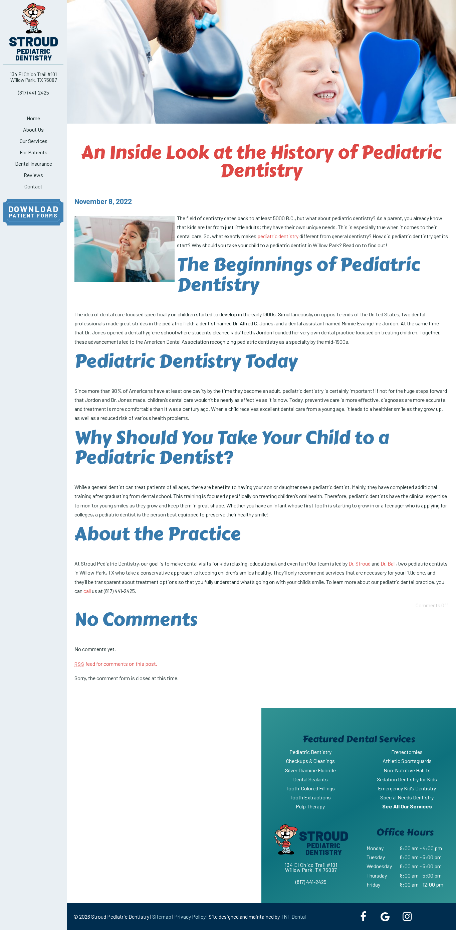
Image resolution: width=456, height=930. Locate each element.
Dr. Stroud (360, 563)
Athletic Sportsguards (407, 761)
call (87, 591)
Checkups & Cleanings (310, 761)
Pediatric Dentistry (310, 752)
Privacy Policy (190, 916)
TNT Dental (293, 916)
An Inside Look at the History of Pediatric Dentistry (261, 161)
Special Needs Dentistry (407, 797)
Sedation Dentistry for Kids (407, 779)
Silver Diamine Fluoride (310, 770)
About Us (33, 129)
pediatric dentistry (277, 236)
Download (33, 211)
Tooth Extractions (310, 797)
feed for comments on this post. (115, 663)
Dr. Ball (388, 563)
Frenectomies (407, 752)
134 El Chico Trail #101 (33, 77)
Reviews (33, 175)
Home (33, 118)
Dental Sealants (310, 779)
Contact (33, 186)
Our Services (33, 141)
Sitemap (161, 916)
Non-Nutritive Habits (407, 770)
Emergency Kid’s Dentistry (407, 788)
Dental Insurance (33, 163)
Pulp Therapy (310, 806)
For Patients (33, 152)
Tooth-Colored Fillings (310, 788)
